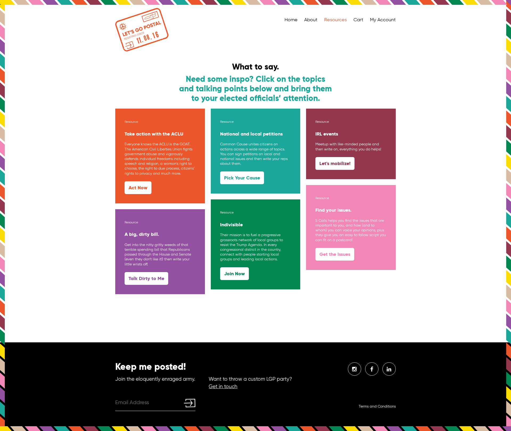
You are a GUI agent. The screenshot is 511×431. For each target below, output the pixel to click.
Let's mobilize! (335, 163)
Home (291, 20)
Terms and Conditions (377, 406)
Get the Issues (334, 254)
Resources (335, 20)
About (311, 20)
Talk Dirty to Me (146, 278)
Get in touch (223, 386)
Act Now (138, 187)
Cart (358, 20)
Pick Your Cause (242, 178)
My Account (383, 20)
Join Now (234, 273)
